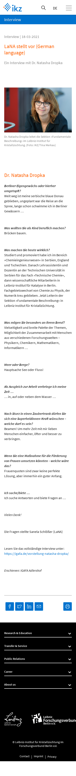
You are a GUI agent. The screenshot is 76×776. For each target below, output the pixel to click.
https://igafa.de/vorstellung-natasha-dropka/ (36, 553)
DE (55, 8)
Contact (25, 756)
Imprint (38, 756)
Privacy (52, 756)
